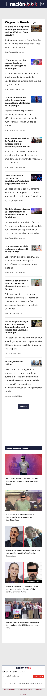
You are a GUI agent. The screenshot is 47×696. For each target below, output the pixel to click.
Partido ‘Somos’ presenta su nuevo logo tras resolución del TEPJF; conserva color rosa (23, 625)
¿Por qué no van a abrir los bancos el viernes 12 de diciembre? (16, 249)
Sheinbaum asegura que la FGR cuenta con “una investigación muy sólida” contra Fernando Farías (22, 589)
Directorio (38, 689)
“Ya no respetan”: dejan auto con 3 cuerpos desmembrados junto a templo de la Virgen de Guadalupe (17, 327)
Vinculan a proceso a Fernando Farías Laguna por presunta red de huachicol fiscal (22, 481)
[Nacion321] (23, 4)
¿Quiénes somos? (9, 689)
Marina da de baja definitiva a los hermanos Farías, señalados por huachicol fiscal (20, 517)
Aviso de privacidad (25, 689)
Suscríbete (23, 694)
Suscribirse (38, 676)
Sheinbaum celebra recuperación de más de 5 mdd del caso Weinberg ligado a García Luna (23, 553)
